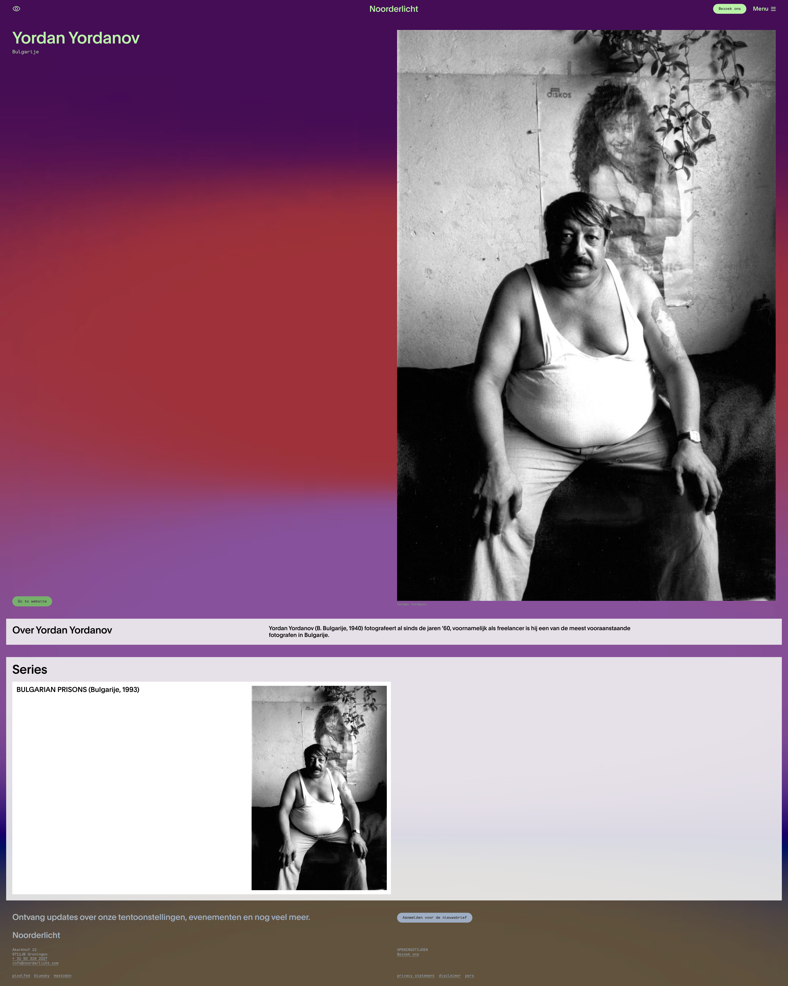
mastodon (62, 975)
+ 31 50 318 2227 (29, 958)
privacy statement (416, 975)
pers (469, 975)
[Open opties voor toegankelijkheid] (16, 9)
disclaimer (450, 975)
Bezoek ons (408, 954)
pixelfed (21, 975)
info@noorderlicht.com (35, 963)
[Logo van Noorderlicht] (394, 9)
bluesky (42, 975)
